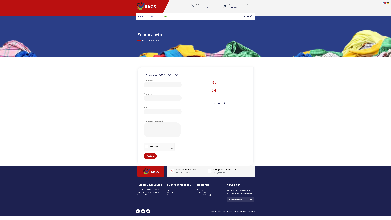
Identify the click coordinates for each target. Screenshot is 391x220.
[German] (388, 3)
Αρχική (140, 16)
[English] (385, 3)
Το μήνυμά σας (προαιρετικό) (154, 121)
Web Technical (249, 211)
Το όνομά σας (148, 81)
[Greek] (383, 3)
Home (144, 40)
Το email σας (148, 94)
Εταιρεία (151, 16)
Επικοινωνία (164, 16)
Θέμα (145, 107)
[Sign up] (251, 199)
